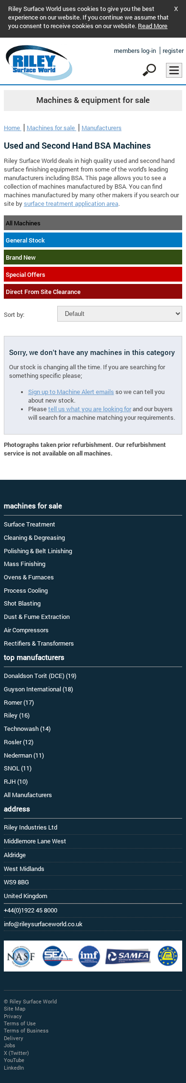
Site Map (14, 1008)
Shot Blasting (22, 603)
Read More (152, 26)
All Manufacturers (28, 795)
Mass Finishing (24, 563)
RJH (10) (16, 781)
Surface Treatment (29, 524)
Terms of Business (26, 1030)
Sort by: (14, 314)
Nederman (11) (24, 755)
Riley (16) (17, 715)
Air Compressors (26, 630)
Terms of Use (20, 1023)
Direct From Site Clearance (43, 291)
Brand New (21, 257)
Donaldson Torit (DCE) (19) (40, 675)
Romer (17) (19, 702)
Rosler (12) (18, 742)
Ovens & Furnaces (29, 577)
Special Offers (25, 274)
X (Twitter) (16, 1052)
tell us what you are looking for (89, 409)
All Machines (23, 223)
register (173, 50)
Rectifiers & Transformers (39, 643)
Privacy (13, 1016)
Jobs (9, 1045)
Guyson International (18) (38, 689)
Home (12, 128)
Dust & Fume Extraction (37, 616)
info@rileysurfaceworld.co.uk (43, 924)
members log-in (135, 50)
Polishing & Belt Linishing (38, 551)
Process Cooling (26, 590)
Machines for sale (51, 128)
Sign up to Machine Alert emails (71, 391)
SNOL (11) (17, 768)
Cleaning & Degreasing (34, 537)
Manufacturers (102, 128)
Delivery (13, 1038)
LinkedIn (14, 1067)
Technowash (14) (27, 728)
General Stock (25, 240)
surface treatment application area (71, 203)
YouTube (14, 1059)
